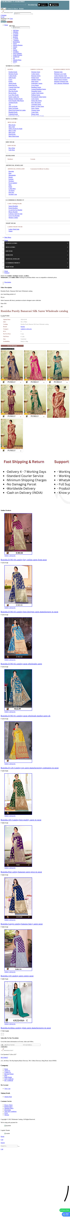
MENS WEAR (12, 122)
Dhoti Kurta (12, 134)
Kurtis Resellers (13, 208)
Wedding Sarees (36, 79)
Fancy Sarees (35, 108)
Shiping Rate (8, 1096)
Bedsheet (10, 159)
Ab (14, 58)
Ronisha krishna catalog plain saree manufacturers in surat (26, 1028)
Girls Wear (12, 150)
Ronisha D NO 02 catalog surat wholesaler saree (21, 664)
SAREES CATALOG (36, 69)
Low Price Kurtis (14, 95)
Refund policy (8, 1106)
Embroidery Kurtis (14, 116)
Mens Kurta (12, 125)
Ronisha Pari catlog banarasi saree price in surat (21, 872)
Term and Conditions (10, 1111)
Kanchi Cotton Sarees (37, 116)
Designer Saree (35, 72)
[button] (35, 1219)
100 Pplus (16, 30)
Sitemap (6, 1115)
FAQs (6, 1113)
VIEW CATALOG (9, 556)
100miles (15, 32)
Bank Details (8, 1077)
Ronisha (23, 326)
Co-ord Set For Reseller (15, 210)
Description (7, 282)
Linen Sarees (35, 98)
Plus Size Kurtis (13, 91)
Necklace (11, 181)
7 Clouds (15, 38)
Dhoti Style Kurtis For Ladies (17, 110)
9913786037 (4, 1057)
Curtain (32, 159)
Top (10, 104)
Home (6, 25)
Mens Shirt (12, 127)
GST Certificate (8, 1079)
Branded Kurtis (13, 112)
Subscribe (4, 1046)
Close (11, 18)
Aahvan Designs (18, 45)
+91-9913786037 (7, 1)
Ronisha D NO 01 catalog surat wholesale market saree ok (25, 716)
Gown (10, 79)
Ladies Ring (12, 188)
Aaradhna (16, 51)
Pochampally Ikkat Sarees (38, 97)
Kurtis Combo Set (14, 97)
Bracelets (11, 171)
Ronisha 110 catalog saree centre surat (17, 976)
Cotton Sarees (35, 74)
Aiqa (14, 63)
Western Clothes (13, 217)
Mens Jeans (12, 132)
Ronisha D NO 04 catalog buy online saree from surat (24, 560)
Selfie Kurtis (12, 77)
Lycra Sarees (35, 85)
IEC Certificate (8, 1080)
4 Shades (15, 35)
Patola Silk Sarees (36, 100)
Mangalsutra (12, 175)
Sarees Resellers (13, 206)
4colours (15, 37)
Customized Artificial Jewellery (39, 169)
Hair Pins (11, 192)
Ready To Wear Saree (37, 106)
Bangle (11, 177)
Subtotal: (3, 20)
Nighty (11, 231)
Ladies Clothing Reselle (15, 203)
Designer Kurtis (13, 74)
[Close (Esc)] (1, 1033)
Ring (10, 173)
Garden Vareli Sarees (37, 93)
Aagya (15, 43)
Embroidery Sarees (36, 83)
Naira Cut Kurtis (13, 108)
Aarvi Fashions (17, 53)
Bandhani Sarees (36, 87)
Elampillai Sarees (36, 91)
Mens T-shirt (12, 130)
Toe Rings (11, 190)
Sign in (16, 8)
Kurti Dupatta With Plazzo (16, 100)
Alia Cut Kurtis (13, 106)
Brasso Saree (35, 114)
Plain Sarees (34, 81)
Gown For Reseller (14, 215)
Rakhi (10, 186)
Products (6, 272)
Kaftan (10, 81)
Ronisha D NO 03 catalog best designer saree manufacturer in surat (29, 612)
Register (21, 8)
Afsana (15, 61)
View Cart (4, 22)
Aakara (15, 47)
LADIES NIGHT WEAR (15, 226)
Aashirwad (16, 56)
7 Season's (16, 40)
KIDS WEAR (12, 145)
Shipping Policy (9, 1108)
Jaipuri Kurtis (12, 83)
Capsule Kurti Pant (14, 87)
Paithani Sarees (35, 95)
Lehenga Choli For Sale (15, 214)
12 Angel (15, 33)
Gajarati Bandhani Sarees (38, 89)
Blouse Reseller (13, 212)
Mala (10, 185)
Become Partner (9, 1074)
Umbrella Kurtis (13, 114)
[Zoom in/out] (3, 1033)
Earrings (11, 179)
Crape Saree (34, 112)
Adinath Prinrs (17, 60)
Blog (5, 1075)
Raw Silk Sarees (36, 102)
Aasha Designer (17, 55)
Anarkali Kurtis (13, 102)
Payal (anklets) (13, 183)
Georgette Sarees (36, 104)
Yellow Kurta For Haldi (15, 128)
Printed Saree (35, 77)
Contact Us (10, 8)
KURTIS (10, 69)
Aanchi (15, 50)
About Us (7, 1070)
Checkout (10, 22)
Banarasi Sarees (35, 75)
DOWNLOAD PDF (8, 349)
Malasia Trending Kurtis (16, 98)
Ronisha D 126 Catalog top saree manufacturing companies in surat (30, 768)
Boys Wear (12, 148)
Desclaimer (7, 1110)
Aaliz (14, 48)
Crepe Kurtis (12, 89)
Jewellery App (13, 194)
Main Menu (7, 237)
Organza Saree (35, 110)
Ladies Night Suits (14, 229)
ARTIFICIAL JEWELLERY (16, 169)
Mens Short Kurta (14, 136)
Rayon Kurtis (12, 93)
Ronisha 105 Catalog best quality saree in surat (21, 820)
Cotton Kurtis (12, 75)
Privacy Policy (8, 1105)
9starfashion (16, 42)
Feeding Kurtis (13, 72)
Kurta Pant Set (13, 85)
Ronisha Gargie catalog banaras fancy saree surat (22, 924)
